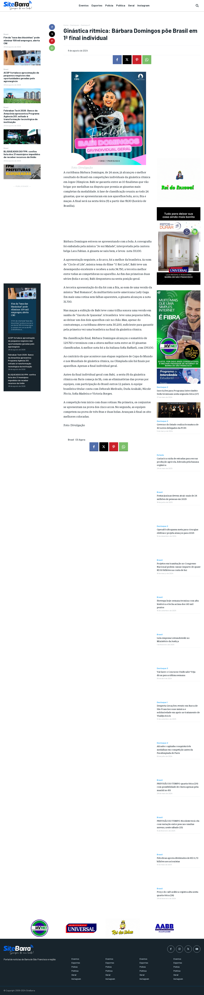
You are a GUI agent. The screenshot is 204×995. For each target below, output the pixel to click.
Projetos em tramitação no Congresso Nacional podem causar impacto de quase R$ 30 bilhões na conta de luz (178, 566)
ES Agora (80, 439)
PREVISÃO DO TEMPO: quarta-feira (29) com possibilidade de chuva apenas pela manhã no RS (177, 787)
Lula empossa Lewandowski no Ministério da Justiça (173, 639)
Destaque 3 (85, 25)
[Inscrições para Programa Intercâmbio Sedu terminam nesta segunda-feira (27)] (178, 376)
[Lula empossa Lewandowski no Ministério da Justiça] (178, 623)
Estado (160, 455)
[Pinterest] (52, 41)
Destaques (74, 25)
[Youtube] (196, 949)
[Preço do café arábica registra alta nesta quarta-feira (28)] (178, 877)
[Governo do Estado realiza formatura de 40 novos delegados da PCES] (178, 410)
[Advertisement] (22, 232)
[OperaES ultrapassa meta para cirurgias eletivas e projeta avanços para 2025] (178, 515)
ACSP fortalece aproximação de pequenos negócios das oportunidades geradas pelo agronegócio (21, 77)
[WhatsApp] (52, 48)
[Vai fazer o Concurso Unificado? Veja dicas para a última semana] (178, 657)
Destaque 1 (162, 702)
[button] (197, 5)
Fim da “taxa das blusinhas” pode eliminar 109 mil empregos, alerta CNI (22, 40)
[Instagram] (179, 949)
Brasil (6, 34)
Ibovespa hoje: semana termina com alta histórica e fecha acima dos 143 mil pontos (178, 604)
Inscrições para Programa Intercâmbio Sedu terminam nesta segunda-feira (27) (178, 392)
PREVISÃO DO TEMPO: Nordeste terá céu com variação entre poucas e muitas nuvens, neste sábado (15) (178, 824)
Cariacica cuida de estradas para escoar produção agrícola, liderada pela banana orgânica (178, 461)
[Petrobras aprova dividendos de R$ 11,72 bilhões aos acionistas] (178, 843)
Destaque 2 (162, 387)
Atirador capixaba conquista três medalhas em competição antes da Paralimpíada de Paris (175, 749)
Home (65, 25)
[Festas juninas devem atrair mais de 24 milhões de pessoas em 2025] (178, 481)
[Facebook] (52, 27)
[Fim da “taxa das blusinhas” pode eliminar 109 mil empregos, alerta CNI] (22, 57)
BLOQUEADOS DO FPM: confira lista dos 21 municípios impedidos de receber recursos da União (22, 154)
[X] (52, 34)
